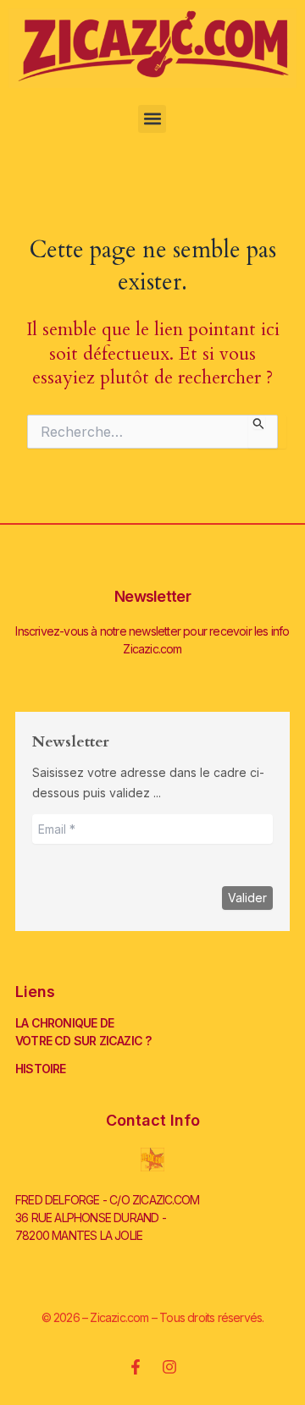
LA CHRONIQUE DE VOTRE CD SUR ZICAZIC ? (83, 1032)
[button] (152, 119)
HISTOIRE (40, 1068)
